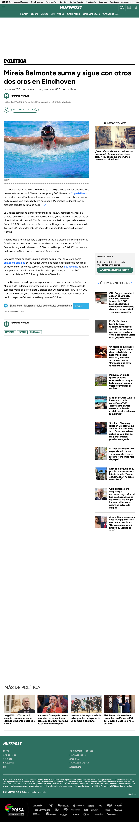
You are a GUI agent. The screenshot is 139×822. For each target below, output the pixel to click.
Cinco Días (76, 809)
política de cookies (78, 755)
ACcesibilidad (75, 767)
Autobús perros (127, 2)
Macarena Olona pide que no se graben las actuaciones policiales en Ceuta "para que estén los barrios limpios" (52, 719)
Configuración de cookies (81, 751)
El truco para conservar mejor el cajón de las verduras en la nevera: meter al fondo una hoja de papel (121, 454)
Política (15, 61)
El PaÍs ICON (76, 813)
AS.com (100, 805)
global (34, 14)
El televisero (73, 14)
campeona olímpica (14, 262)
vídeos (60, 14)
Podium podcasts (64, 813)
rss (4, 767)
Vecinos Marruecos (21, 2)
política (24, 14)
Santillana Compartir (79, 805)
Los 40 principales (53, 805)
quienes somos (9, 755)
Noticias (9, 332)
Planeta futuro (106, 809)
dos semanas (71, 266)
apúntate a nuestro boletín (114, 270)
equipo (6, 751)
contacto (7, 759)
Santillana (65, 805)
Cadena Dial (86, 809)
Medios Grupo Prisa (15, 814)
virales (44, 14)
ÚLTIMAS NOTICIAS (110, 14)
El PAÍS (39, 805)
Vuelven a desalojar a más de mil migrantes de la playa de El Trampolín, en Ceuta (86, 718)
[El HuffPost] (71, 7)
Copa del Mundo (80, 193)
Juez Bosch (114, 2)
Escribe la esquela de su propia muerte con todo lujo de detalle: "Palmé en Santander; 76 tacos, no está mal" (121, 474)
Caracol (119, 805)
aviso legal (74, 759)
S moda (88, 813)
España (22, 332)
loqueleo (100, 813)
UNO (58, 809)
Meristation (113, 813)
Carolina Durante (76, 2)
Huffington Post (43, 809)
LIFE (53, 14)
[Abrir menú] (3, 7)
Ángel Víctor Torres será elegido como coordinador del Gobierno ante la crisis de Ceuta (19, 719)
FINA (43, 204)
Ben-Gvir (63, 2)
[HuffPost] (12, 743)
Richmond (37, 813)
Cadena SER (91, 805)
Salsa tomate (91, 2)
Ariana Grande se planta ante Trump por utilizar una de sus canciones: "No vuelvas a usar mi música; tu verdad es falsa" (122, 524)
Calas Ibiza (103, 2)
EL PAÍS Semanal (96, 809)
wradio (66, 809)
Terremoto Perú (51, 2)
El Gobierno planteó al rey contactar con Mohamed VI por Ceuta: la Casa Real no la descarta (119, 719)
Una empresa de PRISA (15, 808)
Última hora (122, 7)
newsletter (8, 763)
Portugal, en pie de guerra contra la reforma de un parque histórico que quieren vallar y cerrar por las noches (120, 381)
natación (35, 332)
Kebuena (116, 809)
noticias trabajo (91, 14)
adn (109, 805)
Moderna (51, 813)
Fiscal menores (37, 2)
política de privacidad (79, 763)
